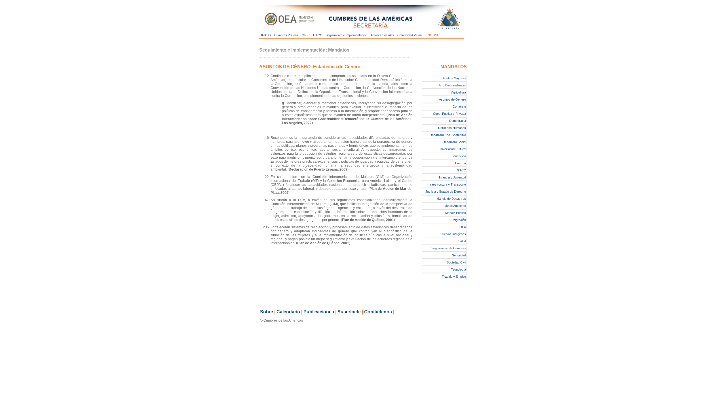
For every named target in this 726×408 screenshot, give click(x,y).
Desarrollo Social (454, 142)
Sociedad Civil (456, 262)
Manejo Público (455, 212)
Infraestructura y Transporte (446, 184)
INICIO (266, 35)
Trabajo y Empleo (454, 276)
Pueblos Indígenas (453, 234)
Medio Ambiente (455, 205)
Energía (460, 163)
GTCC (317, 35)
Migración (459, 220)
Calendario (288, 311)
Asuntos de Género (452, 99)
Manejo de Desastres (451, 198)
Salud (462, 241)
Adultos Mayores (454, 78)
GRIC (306, 35)
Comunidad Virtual (409, 35)
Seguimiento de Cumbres (448, 248)
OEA (462, 227)
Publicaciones (318, 311)
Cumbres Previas (286, 35)
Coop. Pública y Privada (449, 113)
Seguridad (459, 255)
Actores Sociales (382, 35)
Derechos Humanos (452, 127)
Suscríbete (349, 311)
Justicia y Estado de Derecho (445, 191)
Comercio (459, 106)
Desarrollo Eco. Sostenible (448, 135)
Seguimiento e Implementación (346, 35)
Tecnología (458, 269)
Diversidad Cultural (453, 149)
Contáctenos (378, 311)
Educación (458, 156)
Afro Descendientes (452, 85)
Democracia (457, 120)
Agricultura (458, 92)
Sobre (266, 311)
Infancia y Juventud (452, 177)
